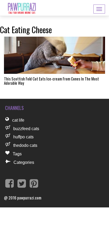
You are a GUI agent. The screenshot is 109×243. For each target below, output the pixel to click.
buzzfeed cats (26, 128)
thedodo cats (25, 145)
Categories (23, 162)
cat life (18, 120)
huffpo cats (23, 137)
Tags (17, 154)
